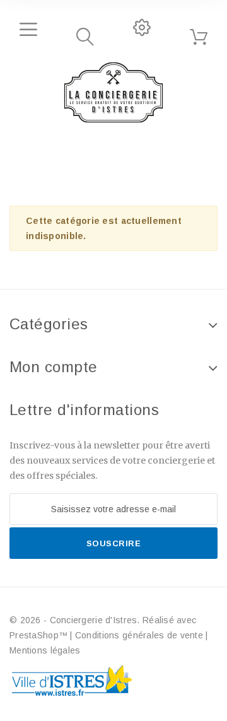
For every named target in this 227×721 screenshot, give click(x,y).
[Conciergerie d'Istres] (113, 92)
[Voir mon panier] (198, 37)
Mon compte (53, 366)
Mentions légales (44, 650)
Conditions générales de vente (139, 635)
